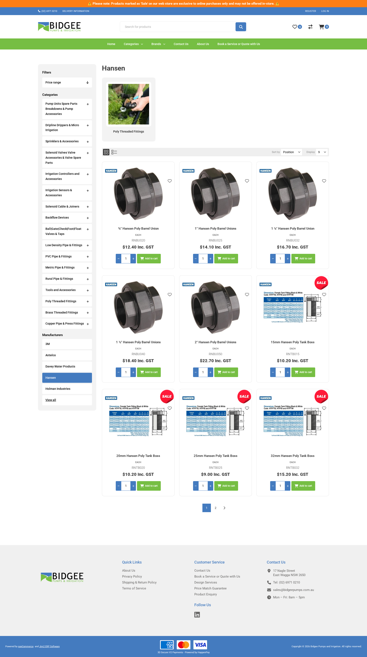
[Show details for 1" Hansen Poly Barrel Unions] (215, 194)
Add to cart (151, 258)
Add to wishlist (170, 181)
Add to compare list (170, 193)
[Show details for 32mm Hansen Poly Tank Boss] (293, 421)
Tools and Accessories (60, 290)
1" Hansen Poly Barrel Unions (215, 228)
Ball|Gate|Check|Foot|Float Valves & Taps (63, 231)
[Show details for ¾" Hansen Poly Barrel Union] (138, 194)
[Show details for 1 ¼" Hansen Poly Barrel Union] (293, 194)
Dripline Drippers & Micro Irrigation (62, 127)
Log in (325, 11)
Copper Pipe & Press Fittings (64, 323)
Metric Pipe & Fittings (60, 267)
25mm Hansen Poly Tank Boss (215, 456)
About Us (128, 570)
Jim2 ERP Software (49, 646)
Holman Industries (57, 388)
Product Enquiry (205, 594)
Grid (106, 152)
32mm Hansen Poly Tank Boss (293, 456)
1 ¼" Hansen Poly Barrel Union (292, 228)
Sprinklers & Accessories (62, 141)
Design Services (205, 582)
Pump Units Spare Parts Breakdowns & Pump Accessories (61, 109)
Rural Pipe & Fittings (59, 278)
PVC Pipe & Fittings (58, 256)
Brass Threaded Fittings (61, 312)
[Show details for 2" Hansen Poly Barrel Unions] (215, 308)
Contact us (202, 570)
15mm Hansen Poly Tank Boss (293, 342)
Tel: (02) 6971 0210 (286, 582)
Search (241, 26)
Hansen (50, 377)
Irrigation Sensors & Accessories (58, 192)
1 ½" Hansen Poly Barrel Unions (138, 342)
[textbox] (177, 27)
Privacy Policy (132, 576)
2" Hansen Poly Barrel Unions (215, 342)
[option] (183, 3)
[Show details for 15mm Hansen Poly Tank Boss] (293, 308)
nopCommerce (26, 646)
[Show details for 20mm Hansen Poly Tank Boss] (138, 421)
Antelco (50, 355)
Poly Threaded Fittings (60, 301)
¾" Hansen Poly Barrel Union (138, 228)
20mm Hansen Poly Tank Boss (138, 456)
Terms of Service (134, 588)
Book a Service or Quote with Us (217, 576)
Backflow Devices (57, 217)
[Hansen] (111, 171)
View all (50, 400)
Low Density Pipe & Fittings (63, 245)
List (114, 152)
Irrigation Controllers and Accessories (62, 176)
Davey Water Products (60, 366)
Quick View (170, 187)
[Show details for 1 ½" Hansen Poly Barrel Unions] (138, 308)
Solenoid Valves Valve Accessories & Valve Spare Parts (63, 157)
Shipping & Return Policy (139, 582)
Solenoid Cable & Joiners (62, 206)
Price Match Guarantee (210, 588)
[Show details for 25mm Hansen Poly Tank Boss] (215, 421)
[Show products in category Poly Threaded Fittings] (128, 104)
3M (47, 344)
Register (310, 11)
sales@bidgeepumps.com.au (293, 590)
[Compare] (310, 26)
